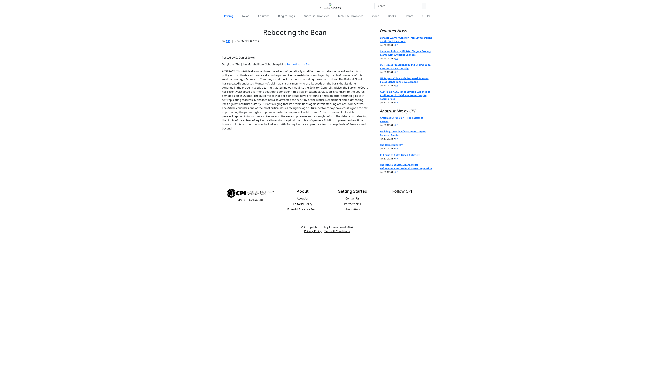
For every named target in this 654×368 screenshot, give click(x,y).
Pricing (228, 16)
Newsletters (352, 209)
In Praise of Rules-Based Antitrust (399, 155)
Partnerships (352, 204)
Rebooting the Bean (299, 64)
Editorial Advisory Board (302, 209)
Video (375, 16)
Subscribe (256, 200)
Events (409, 16)
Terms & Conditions (337, 231)
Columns (263, 16)
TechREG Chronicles (350, 16)
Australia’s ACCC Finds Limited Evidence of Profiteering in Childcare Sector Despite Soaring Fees (405, 95)
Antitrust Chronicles (316, 16)
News (245, 16)
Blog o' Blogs (286, 16)
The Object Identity (391, 145)
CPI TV (426, 16)
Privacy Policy (313, 231)
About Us (303, 198)
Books (392, 16)
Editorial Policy (302, 204)
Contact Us (352, 198)
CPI (228, 41)
